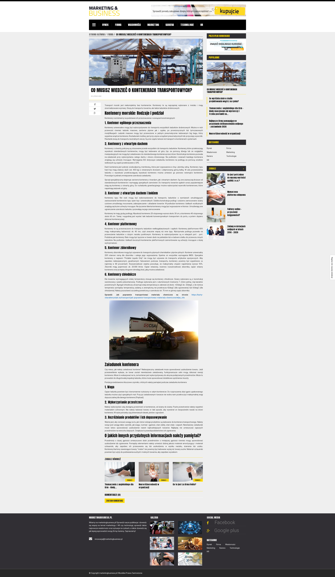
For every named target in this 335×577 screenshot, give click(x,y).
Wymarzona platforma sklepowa (236, 193)
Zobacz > (130, 480)
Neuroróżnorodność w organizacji (149, 486)
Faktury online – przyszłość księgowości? (234, 212)
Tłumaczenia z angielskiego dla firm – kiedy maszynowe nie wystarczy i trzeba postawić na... (226, 111)
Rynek (105, 25)
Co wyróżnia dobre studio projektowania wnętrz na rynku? (224, 100)
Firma (118, 25)
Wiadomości (134, 25)
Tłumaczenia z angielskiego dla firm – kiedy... (119, 486)
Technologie (187, 25)
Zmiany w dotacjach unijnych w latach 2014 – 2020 (236, 229)
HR (201, 25)
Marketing (153, 25)
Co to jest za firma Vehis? (184, 484)
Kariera (170, 25)
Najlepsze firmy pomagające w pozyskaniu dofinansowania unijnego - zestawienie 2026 (226, 123)
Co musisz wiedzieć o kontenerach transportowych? (222, 91)
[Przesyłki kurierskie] (226, 45)
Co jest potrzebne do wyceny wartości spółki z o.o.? (236, 177)
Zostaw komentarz (114, 500)
